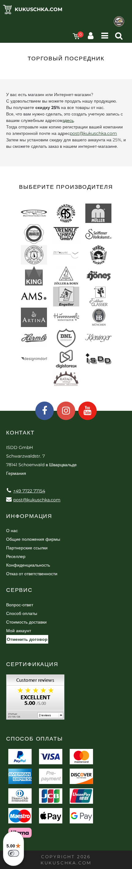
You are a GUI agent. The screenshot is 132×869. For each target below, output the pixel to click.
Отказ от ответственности (31, 573)
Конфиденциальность (28, 565)
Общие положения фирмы (33, 539)
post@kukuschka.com (93, 133)
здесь (68, 120)
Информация (29, 516)
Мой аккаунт (18, 630)
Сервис (19, 590)
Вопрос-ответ (19, 605)
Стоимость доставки (26, 622)
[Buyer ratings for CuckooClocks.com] (35, 699)
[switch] (13, 853)
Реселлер (15, 556)
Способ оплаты (21, 613)
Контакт (20, 432)
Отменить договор (27, 639)
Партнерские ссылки (27, 548)
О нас (12, 530)
